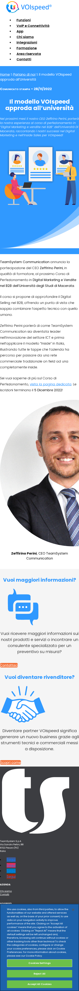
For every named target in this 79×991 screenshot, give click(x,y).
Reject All (39, 973)
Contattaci (9, 665)
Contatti (24, 59)
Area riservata (29, 53)
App (20, 31)
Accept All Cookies (39, 984)
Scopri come (10, 762)
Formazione (27, 48)
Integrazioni (27, 42)
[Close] (73, 910)
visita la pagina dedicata (50, 384)
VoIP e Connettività (33, 25)
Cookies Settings (39, 963)
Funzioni (24, 20)
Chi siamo (25, 37)
